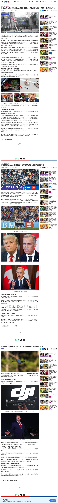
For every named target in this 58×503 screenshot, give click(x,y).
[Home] (7, 1)
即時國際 (7, 6)
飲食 (50, 70)
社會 (50, 29)
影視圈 (50, 35)
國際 (4, 6)
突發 (50, 47)
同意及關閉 (53, 500)
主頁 (2, 6)
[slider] (18, 32)
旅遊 (50, 23)
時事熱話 (50, 209)
